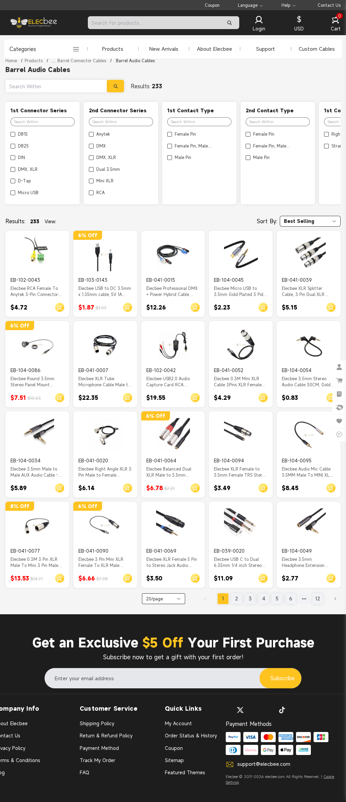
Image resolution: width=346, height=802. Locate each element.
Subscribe (282, 678)
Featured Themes (185, 772)
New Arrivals (163, 48)
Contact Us (329, 5)
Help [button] (285, 5)
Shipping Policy (97, 723)
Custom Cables (317, 48)
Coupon (212, 5)
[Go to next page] (335, 598)
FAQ (84, 772)
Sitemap (174, 760)
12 (317, 598)
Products (112, 48)
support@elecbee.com (263, 763)
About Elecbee (214, 48)
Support (265, 48)
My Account (178, 723)
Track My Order (97, 760)
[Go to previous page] (205, 598)
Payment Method (99, 748)
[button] (258, 24)
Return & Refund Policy (106, 735)
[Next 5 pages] (304, 598)
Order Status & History (191, 735)
